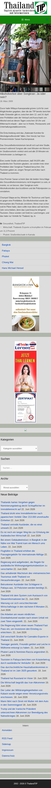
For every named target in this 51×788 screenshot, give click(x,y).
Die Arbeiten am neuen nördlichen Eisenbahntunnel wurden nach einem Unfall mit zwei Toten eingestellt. (24, 618)
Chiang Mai (7, 262)
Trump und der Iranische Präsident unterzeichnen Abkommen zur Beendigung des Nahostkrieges (24, 712)
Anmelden (7, 730)
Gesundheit (8, 223)
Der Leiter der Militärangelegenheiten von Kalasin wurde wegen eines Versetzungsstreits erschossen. (24, 693)
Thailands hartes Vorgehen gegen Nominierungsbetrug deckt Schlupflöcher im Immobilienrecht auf (23, 506)
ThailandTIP (19, 223)
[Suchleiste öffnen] (47, 20)
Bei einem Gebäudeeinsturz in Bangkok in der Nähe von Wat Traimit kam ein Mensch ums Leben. (24, 543)
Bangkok (6, 245)
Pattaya (6, 250)
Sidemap (6, 744)
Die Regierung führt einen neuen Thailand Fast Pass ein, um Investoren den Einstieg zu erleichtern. (24, 629)
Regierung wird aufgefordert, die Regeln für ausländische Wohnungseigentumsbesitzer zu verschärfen (24, 565)
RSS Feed (7, 738)
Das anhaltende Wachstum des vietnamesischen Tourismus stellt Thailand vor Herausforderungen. (25, 577)
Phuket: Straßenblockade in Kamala (19, 234)
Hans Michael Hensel (13, 268)
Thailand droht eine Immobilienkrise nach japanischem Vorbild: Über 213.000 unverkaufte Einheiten (25, 517)
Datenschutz (8, 756)
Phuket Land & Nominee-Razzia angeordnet (23, 652)
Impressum (7, 750)
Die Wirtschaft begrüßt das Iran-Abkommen (23, 682)
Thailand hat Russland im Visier (17, 678)
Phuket (5, 256)
